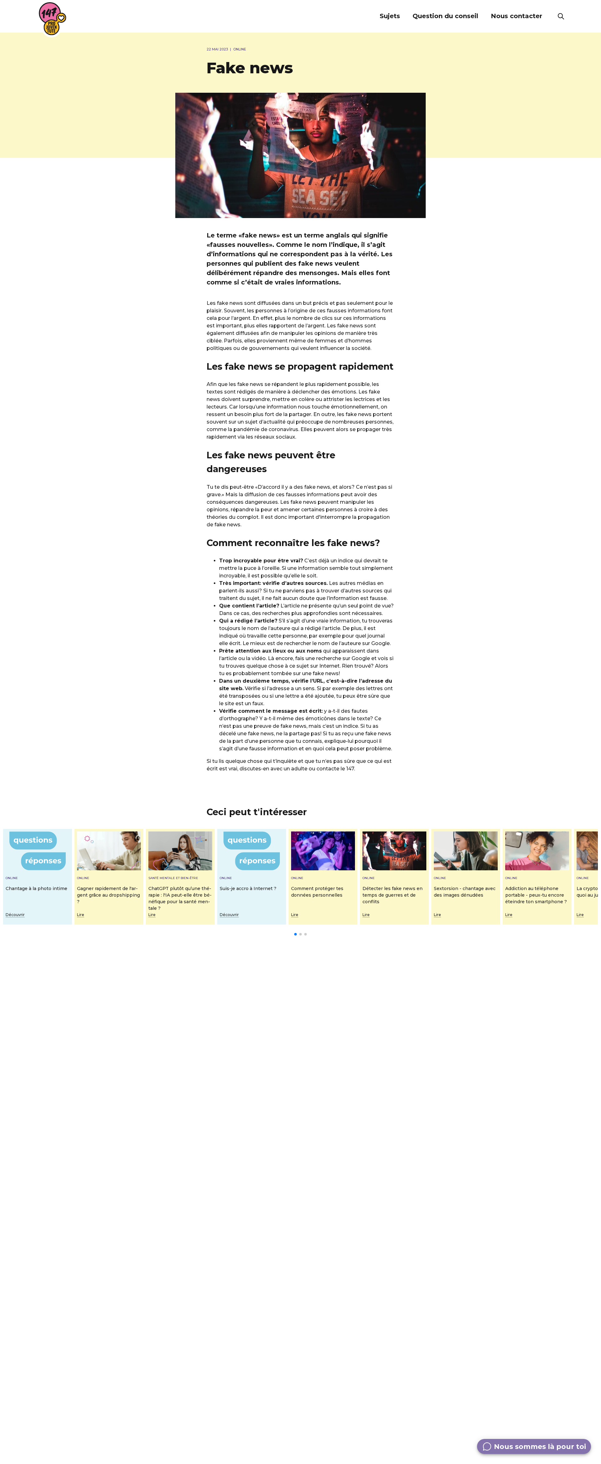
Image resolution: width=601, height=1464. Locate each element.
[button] (390, 16)
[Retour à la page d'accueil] (52, 19)
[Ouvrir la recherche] (561, 16)
